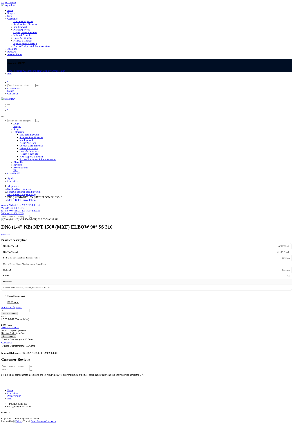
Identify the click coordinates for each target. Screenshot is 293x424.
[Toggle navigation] (8, 104)
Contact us (12, 393)
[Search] (37, 85)
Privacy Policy (14, 396)
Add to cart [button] (7, 307)
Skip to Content (8, 2)
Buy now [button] (17, 307)
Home (10, 390)
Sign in (10, 91)
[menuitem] (10, 10)
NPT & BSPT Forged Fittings (21, 194)
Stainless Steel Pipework (19, 189)
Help (9, 398)
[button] (20, 205)
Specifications (8, 336)
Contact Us (12, 93)
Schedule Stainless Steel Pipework (23, 191)
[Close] (2, 116)
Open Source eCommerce (43, 421)
